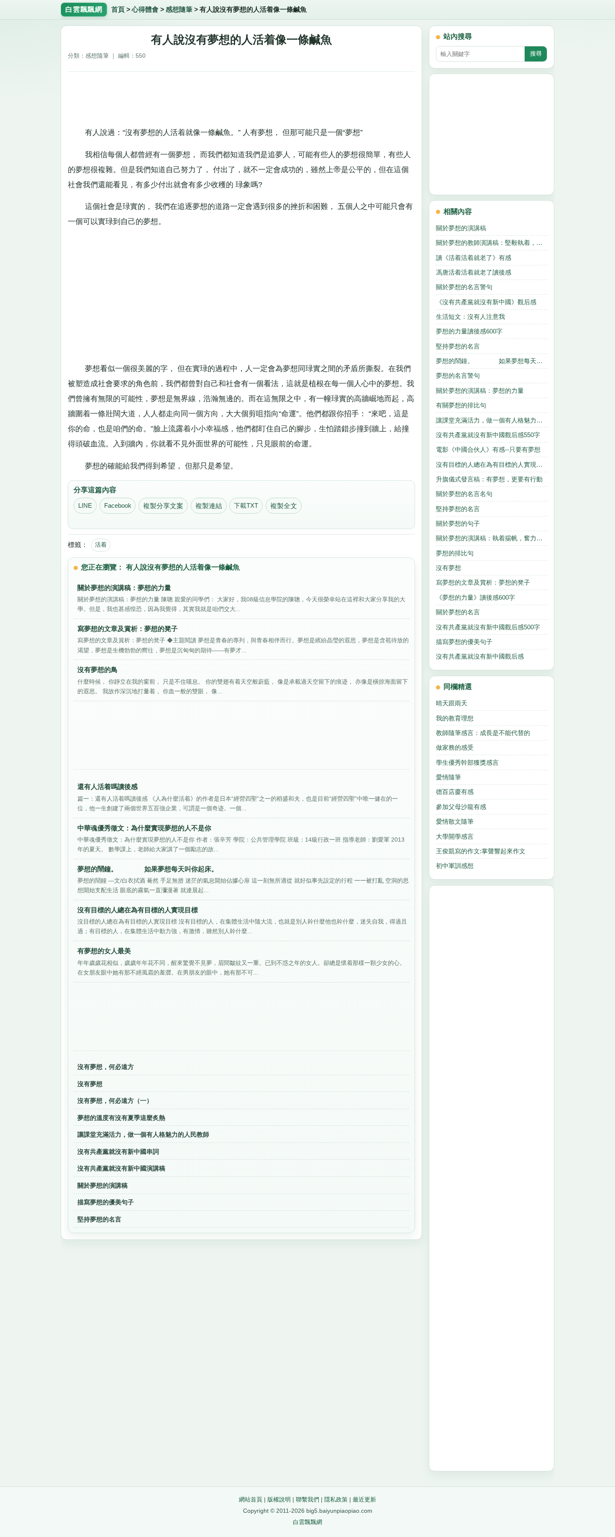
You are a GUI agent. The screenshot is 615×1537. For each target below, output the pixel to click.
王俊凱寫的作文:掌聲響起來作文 (480, 851)
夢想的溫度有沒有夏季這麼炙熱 (121, 1117)
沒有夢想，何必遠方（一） (115, 1100)
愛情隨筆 (448, 777)
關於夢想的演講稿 (102, 1185)
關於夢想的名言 (458, 612)
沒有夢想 (89, 1083)
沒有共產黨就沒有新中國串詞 (118, 1151)
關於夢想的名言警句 (464, 286)
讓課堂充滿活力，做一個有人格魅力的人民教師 (143, 1134)
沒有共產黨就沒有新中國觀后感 (480, 656)
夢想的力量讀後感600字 (469, 331)
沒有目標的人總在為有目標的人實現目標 (491, 464)
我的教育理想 (455, 718)
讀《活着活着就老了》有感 (473, 257)
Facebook (117, 505)
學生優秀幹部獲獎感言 (467, 762)
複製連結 (208, 505)
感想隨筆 (179, 9)
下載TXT (246, 505)
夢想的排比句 (455, 553)
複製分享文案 (163, 505)
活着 (101, 544)
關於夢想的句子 (458, 523)
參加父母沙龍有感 (461, 806)
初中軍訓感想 (455, 865)
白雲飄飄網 (307, 1522)
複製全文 (283, 505)
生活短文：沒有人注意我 (470, 316)
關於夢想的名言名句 (464, 493)
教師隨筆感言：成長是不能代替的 (483, 732)
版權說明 (279, 1499)
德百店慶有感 (455, 791)
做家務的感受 (455, 747)
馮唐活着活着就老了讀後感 (473, 272)
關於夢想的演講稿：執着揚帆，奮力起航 (491, 538)
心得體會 (145, 9)
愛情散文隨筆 (455, 821)
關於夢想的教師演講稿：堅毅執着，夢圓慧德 (491, 242)
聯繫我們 (307, 1499)
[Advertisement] (241, 96)
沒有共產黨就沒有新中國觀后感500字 (488, 627)
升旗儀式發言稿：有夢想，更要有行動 (489, 479)
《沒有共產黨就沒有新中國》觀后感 (486, 301)
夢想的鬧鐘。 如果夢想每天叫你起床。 (491, 360)
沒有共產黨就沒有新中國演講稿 (121, 1168)
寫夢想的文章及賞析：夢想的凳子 (483, 582)
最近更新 (364, 1499)
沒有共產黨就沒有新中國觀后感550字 (488, 434)
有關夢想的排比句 (461, 405)
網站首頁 (250, 1499)
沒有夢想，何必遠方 (105, 1066)
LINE (85, 505)
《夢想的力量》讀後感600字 (475, 597)
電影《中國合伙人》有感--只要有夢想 (488, 449)
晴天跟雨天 (451, 703)
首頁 (118, 9)
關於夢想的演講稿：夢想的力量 (480, 390)
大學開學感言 (455, 836)
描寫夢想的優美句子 (105, 1202)
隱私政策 (336, 1499)
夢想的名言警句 (458, 375)
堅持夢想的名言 (99, 1219)
